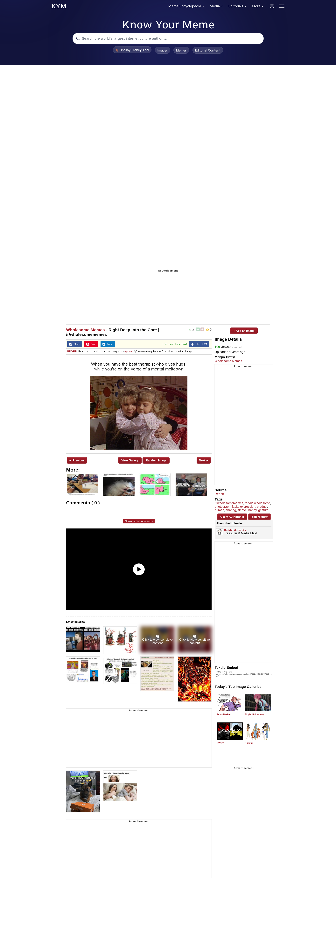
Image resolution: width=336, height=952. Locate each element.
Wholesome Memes (85, 330)
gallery (128, 351)
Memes (181, 50)
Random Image (156, 460)
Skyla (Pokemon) (254, 714)
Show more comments (139, 521)
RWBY (220, 743)
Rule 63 (249, 743)
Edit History (259, 516)
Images (162, 50)
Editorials (235, 6)
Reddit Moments (235, 530)
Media (215, 6)
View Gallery (129, 460)
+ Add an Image (243, 330)
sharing (231, 510)
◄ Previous (77, 460)
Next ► (204, 460)
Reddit (219, 494)
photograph (222, 506)
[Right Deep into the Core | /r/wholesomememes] (139, 403)
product (262, 506)
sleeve (242, 510)
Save (92, 344)
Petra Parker (224, 714)
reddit (249, 503)
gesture (263, 510)
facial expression (243, 506)
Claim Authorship (232, 516)
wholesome (262, 503)
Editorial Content (207, 50)
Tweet (109, 344)
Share (76, 344)
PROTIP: (72, 351)
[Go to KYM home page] (58, 7)
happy (252, 510)
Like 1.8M (200, 344)
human (219, 510)
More (256, 6)
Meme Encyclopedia (184, 6)
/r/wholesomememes (229, 503)
